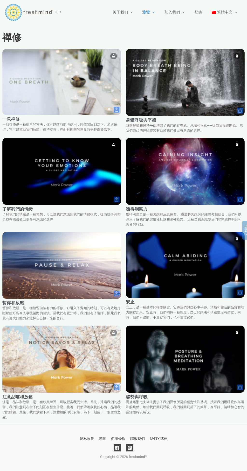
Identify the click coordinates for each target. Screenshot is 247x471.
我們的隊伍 (159, 438)
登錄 (198, 12)
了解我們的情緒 (17, 209)
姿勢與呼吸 (137, 397)
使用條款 (118, 438)
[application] (130, 12)
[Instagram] (129, 447)
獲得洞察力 (137, 209)
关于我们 (120, 12)
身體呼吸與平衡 (141, 120)
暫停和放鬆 (13, 303)
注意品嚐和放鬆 (17, 397)
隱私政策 (87, 438)
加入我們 (172, 12)
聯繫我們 (137, 438)
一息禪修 (11, 119)
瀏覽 (146, 12)
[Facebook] (117, 447)
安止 (130, 302)
